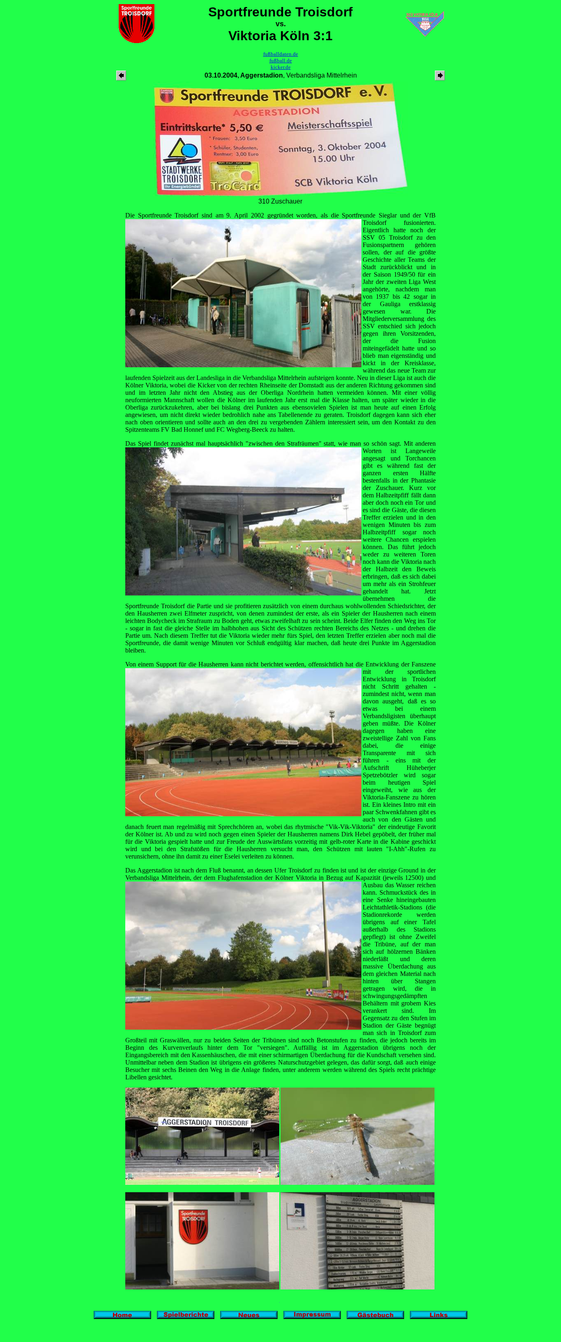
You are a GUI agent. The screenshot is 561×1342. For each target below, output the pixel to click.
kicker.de (281, 67)
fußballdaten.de (280, 54)
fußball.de (280, 60)
